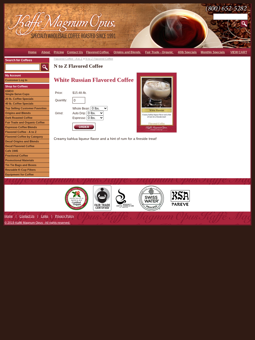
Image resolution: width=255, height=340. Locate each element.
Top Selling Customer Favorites (26, 108)
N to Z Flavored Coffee (99, 58)
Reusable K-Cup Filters (20, 169)
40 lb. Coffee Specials (19, 103)
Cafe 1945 (11, 150)
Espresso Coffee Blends (21, 127)
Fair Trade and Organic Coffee (25, 122)
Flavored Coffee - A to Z (21, 131)
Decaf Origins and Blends (22, 141)
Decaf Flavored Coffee (19, 146)
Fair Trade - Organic (159, 52)
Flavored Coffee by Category (24, 136)
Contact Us (75, 52)
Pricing (59, 52)
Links (44, 216)
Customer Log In (16, 80)
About (46, 52)
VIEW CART (238, 52)
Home (32, 52)
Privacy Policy (64, 216)
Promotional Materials (19, 160)
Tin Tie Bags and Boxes (20, 165)
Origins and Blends (127, 52)
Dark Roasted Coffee (18, 117)
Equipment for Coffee (19, 174)
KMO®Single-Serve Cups (17, 93)
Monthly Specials (213, 52)
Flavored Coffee (98, 52)
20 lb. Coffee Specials (19, 98)
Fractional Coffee (16, 155)
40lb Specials (187, 52)
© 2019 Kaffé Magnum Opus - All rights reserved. (37, 223)
